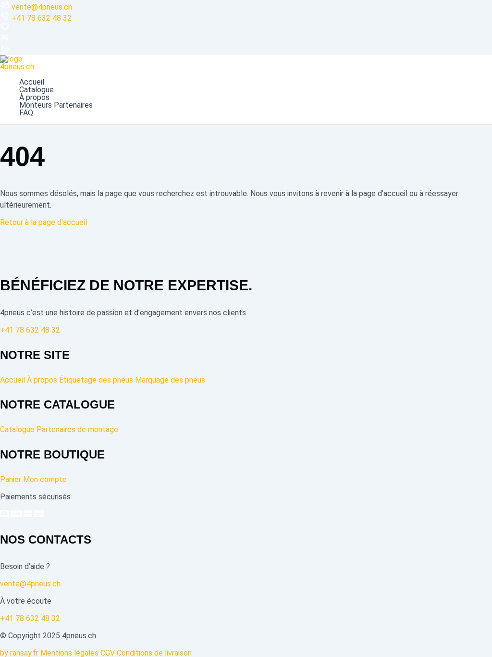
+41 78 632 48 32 (42, 18)
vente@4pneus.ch (42, 7)
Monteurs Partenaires (56, 105)
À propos (34, 97)
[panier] (5, 51)
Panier (10, 479)
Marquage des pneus (170, 379)
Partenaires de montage (77, 429)
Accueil (31, 82)
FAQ (26, 113)
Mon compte (45, 479)
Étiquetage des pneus (96, 379)
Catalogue (36, 90)
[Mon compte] (5, 40)
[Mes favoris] (5, 29)
